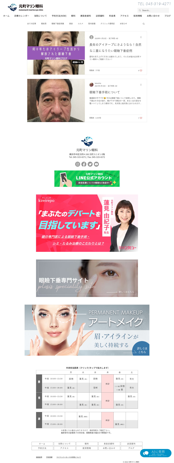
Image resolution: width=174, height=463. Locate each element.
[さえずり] (90, 164)
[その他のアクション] (141, 37)
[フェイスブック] (83, 164)
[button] (143, 24)
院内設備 (91, 23)
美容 (71, 23)
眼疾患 (43, 23)
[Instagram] (77, 164)
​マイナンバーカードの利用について (68, 457)
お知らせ (123, 23)
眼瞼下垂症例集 (58, 23)
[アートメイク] (87, 330)
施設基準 (39, 457)
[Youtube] (96, 164)
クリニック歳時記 (108, 23)
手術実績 (49, 457)
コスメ (80, 23)
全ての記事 (31, 23)
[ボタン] (87, 178)
